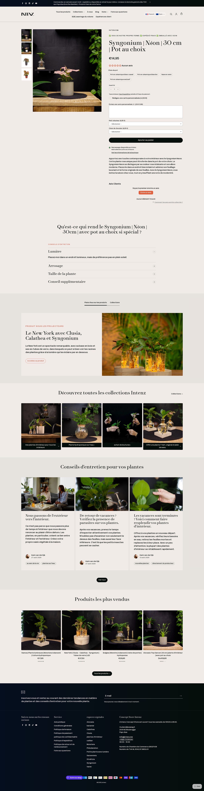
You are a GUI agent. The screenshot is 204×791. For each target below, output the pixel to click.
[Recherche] (171, 14)
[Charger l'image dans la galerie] (26, 35)
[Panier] (181, 14)
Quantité (112, 85)
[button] (155, 14)
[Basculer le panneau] (154, 251)
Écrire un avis (145, 192)
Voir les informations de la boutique (124, 152)
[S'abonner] (181, 696)
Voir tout (102, 580)
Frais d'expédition (124, 94)
